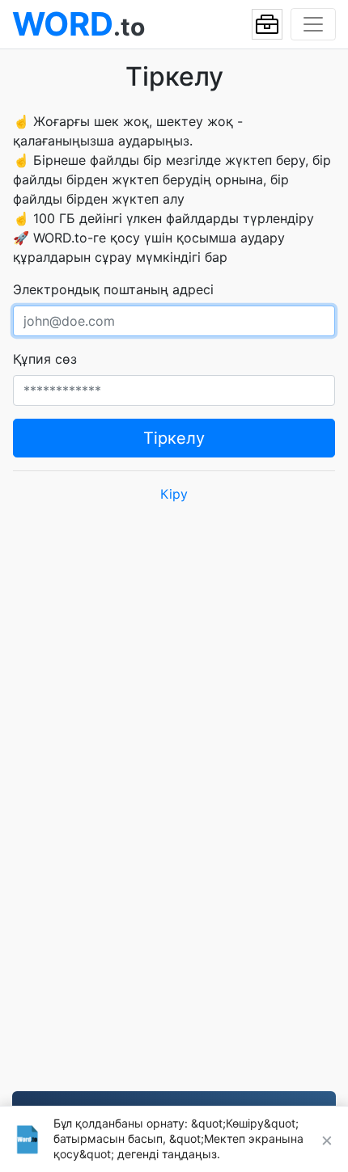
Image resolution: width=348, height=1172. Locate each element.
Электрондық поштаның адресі (113, 289)
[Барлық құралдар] (267, 24)
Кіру (174, 494)
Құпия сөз (45, 359)
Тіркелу (174, 438)
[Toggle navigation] (313, 24)
